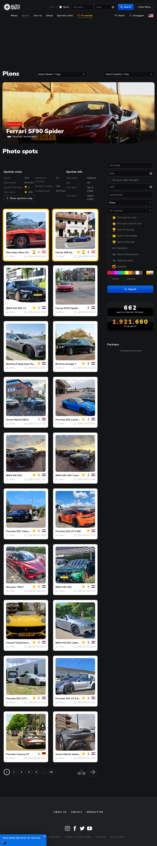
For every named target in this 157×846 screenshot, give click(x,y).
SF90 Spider (71, 308)
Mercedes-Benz (15, 252)
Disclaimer (117, 837)
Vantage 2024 (80, 754)
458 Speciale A (73, 252)
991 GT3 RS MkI (75, 698)
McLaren (11, 587)
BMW (9, 308)
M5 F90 (17, 475)
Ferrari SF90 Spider (35, 131)
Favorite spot (14, 124)
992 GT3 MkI (73, 531)
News (52, 7)
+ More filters (144, 7)
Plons (12, 256)
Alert (121, 15)
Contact (76, 812)
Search (127, 7)
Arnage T (71, 364)
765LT (20, 587)
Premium (86, 15)
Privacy (101, 837)
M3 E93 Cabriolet (73, 642)
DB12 (25, 419)
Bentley (11, 364)
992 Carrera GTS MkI (78, 419)
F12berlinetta (22, 642)
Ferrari (59, 252)
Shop (49, 15)
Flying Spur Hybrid (27, 364)
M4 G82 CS (19, 308)
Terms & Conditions (78, 837)
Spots (66, 7)
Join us (38, 15)
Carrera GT (22, 754)
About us (60, 812)
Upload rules (65, 15)
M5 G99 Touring (72, 475)
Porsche (60, 419)
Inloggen (138, 15)
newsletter (95, 812)
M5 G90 (67, 587)
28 (51, 772)
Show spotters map (21, 198)
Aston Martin (14, 419)
